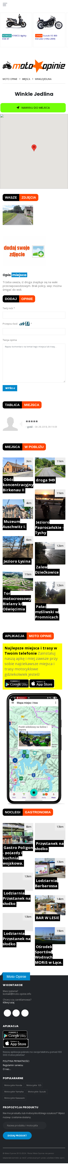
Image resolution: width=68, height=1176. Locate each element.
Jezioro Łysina (17, 561)
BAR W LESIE (47, 917)
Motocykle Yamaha (14, 1091)
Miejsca (26, 79)
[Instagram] (25, 1013)
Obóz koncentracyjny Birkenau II (18, 484)
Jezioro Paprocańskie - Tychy (49, 527)
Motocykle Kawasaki (14, 1097)
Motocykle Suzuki (37, 1091)
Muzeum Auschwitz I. (14, 524)
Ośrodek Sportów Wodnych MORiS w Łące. (48, 954)
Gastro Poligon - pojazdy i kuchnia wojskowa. (18, 855)
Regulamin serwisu (13, 1065)
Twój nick (8, 308)
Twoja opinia (10, 340)
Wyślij (10, 388)
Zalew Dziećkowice (47, 569)
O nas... (7, 1069)
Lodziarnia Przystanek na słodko (17, 898)
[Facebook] (7, 1013)
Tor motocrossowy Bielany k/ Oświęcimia (17, 601)
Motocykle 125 (33, 1085)
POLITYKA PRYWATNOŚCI (16, 1061)
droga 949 (45, 480)
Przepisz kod (11, 323)
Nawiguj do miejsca (35, 108)
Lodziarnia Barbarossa (46, 883)
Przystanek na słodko (49, 846)
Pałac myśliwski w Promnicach (46, 612)
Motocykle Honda (13, 1085)
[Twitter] (16, 1013)
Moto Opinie (10, 79)
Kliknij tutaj (8, 1002)
